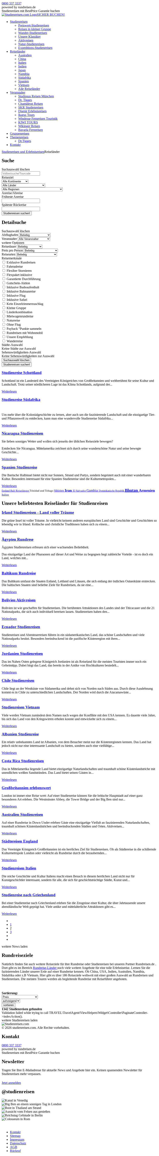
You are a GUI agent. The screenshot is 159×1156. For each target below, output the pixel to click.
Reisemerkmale (12, 258)
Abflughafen (10, 235)
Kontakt (15, 144)
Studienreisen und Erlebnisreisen (23, 152)
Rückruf (15, 1150)
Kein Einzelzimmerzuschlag (24, 304)
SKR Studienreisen (30, 107)
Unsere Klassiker (29, 36)
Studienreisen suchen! (16, 213)
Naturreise (13, 320)
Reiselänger (23, 490)
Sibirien (59, 490)
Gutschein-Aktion (18, 283)
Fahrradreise (14, 266)
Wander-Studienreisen (32, 33)
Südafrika (24, 77)
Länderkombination (19, 312)
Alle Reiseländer (29, 89)
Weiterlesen (9, 391)
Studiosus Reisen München (36, 96)
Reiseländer (17, 51)
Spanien (23, 81)
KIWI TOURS (28, 122)
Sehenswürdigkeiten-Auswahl (21, 352)
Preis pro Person (12, 250)
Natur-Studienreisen (31, 44)
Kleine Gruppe (16, 308)
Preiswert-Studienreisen (33, 25)
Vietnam (23, 85)
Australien (25, 55)
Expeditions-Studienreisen (35, 48)
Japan (22, 70)
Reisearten (8, 254)
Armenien (147, 490)
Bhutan (132, 490)
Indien (22, 66)
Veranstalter (17, 92)
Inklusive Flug (15, 295)
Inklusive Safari (16, 299)
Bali (13, 490)
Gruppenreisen (19, 133)
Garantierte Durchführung (23, 279)
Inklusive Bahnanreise (21, 291)
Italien (22, 62)
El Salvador (80, 490)
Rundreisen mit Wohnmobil (24, 333)
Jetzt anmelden (11, 1083)
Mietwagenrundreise (19, 316)
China (22, 59)
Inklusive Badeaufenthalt (22, 287)
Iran (69, 490)
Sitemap (15, 1136)
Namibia (23, 74)
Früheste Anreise (13, 196)
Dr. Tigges (25, 100)
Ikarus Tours (26, 115)
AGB (13, 1147)
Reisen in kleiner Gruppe (34, 29)
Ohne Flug (13, 324)
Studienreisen (19, 21)
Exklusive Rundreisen (20, 262)
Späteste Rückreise (14, 205)
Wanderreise (14, 341)
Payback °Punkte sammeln (23, 328)
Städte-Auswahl (12, 345)
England (6, 490)
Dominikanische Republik (112, 490)
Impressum (17, 1139)
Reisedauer (9, 246)
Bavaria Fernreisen (30, 130)
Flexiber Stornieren (19, 270)
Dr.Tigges (24, 141)
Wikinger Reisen (29, 126)
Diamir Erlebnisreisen (32, 111)
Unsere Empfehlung (19, 337)
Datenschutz (18, 1143)
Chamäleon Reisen (30, 103)
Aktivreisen (25, 40)
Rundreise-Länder (45, 968)
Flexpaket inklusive (19, 275)
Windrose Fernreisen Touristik (38, 118)
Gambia (93, 490)
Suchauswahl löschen (16, 169)
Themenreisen (19, 137)
